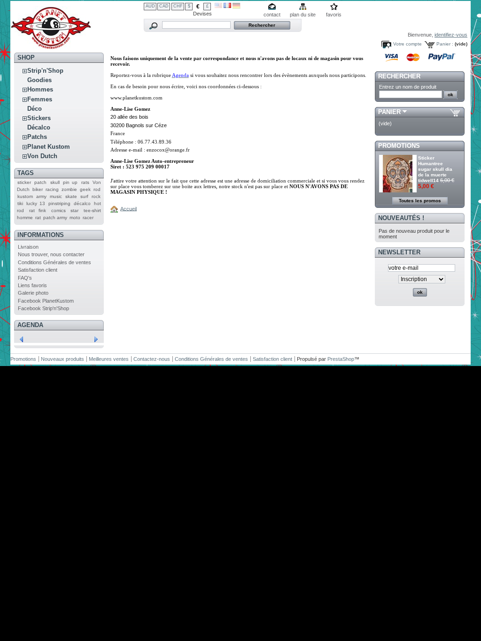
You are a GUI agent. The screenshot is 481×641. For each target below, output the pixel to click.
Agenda (30, 324)
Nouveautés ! (401, 217)
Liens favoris (32, 285)
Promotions (399, 145)
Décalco (38, 127)
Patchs (37, 136)
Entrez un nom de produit (407, 87)
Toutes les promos (420, 200)
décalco (82, 203)
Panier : (444, 43)
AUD (150, 6)
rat (38, 217)
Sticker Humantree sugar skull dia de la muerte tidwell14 (435, 169)
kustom (25, 196)
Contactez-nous (151, 359)
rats (85, 182)
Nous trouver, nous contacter (51, 254)
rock (96, 196)
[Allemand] (236, 7)
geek (85, 189)
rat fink (38, 210)
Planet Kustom (48, 146)
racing (52, 189)
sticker (24, 182)
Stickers (39, 118)
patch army (55, 217)
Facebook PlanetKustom (46, 301)
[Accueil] (115, 208)
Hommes (40, 89)
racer (88, 217)
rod (97, 189)
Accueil (128, 208)
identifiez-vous (450, 35)
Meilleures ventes (109, 359)
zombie (69, 189)
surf (84, 196)
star (74, 210)
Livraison (28, 247)
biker (37, 189)
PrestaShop (340, 359)
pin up (70, 182)
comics (58, 210)
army (41, 196)
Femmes (39, 99)
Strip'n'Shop (45, 70)
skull (55, 182)
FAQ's (25, 278)
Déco (34, 108)
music (56, 196)
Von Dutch (42, 156)
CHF (178, 6)
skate (71, 196)
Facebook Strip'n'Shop (43, 308)
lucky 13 (35, 203)
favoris (333, 14)
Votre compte (407, 43)
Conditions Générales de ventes (54, 262)
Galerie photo (33, 293)
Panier (389, 111)
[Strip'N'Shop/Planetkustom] (51, 46)
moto (75, 217)
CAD (164, 6)
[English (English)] (218, 6)
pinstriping (59, 203)
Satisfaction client (37, 270)
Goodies (39, 80)
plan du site (303, 14)
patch (40, 182)
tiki (20, 203)
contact (272, 14)
